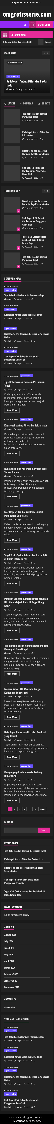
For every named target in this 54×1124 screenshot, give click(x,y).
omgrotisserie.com (27, 13)
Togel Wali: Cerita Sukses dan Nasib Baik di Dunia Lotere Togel (12, 223)
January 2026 (10, 980)
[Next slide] (48, 53)
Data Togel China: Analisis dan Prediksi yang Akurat (25, 734)
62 (35, 809)
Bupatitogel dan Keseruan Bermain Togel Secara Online (12, 154)
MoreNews (19, 1120)
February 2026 (11, 974)
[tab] (9, 104)
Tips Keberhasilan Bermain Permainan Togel (12, 117)
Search (8, 822)
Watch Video (44, 25)
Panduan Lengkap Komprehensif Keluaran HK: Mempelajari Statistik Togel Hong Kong (26, 602)
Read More (13, 411)
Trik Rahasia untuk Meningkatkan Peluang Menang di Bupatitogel (26, 647)
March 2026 (10, 967)
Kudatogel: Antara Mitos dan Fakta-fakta (12, 135)
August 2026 (10, 934)
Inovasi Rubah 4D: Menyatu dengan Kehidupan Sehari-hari (22, 690)
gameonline (13, 76)
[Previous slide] (44, 53)
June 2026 (9, 948)
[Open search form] (25, 25)
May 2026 (9, 954)
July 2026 (9, 941)
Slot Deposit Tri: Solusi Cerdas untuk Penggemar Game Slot (12, 173)
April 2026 (9, 961)
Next (42, 809)
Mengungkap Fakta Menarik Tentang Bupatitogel (23, 774)
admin (11, 89)
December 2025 (11, 987)
